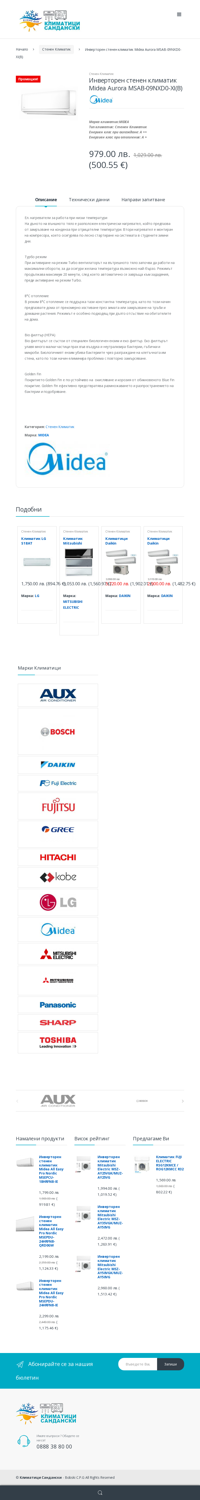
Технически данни (89, 199)
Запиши (170, 1364)
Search (100, 1493)
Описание (46, 199)
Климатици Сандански (41, 1477)
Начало (22, 49)
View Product (48, 604)
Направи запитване (143, 199)
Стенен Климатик (56, 49)
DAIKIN (124, 595)
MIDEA (43, 435)
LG (37, 595)
